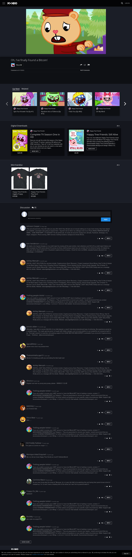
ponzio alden (31, 326)
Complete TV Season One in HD (45, 136)
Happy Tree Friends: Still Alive (102, 134)
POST (105, 219)
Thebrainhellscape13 (34, 355)
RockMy (29, 516)
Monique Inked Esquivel (36, 454)
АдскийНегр (31, 344)
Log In (127, 3)
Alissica (29, 381)
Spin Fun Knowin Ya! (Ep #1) (24, 111)
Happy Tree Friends (22, 108)
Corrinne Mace (39, 480)
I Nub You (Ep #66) (75, 111)
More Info (35, 151)
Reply (108, 238)
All (118, 126)
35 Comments (86, 70)
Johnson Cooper (33, 226)
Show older (26, 542)
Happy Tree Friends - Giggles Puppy (20, 193)
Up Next (16, 88)
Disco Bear (30, 417)
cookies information (38, 554)
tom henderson (32, 243)
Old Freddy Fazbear (33, 443)
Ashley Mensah (32, 261)
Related (25, 88)
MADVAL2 (30, 406)
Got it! (126, 553)
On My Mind (100, 111)
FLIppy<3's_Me (32, 491)
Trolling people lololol (35, 295)
